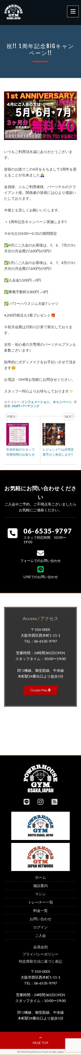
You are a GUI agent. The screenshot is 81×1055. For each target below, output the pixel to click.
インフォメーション (35, 402)
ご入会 (40, 935)
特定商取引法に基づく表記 (40, 961)
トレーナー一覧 (40, 902)
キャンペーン (62, 402)
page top (40, 1043)
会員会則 (40, 947)
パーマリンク (30, 406)
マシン (40, 894)
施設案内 (40, 885)
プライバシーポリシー (40, 954)
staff (16, 406)
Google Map (39, 690)
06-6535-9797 (47, 531)
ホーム (40, 877)
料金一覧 (40, 910)
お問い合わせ (40, 919)
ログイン (40, 927)
